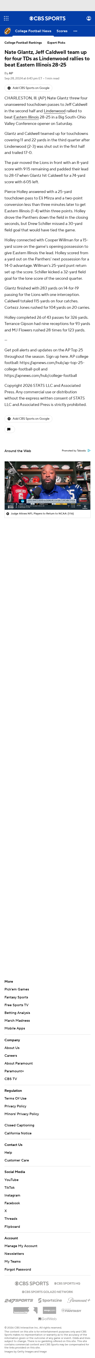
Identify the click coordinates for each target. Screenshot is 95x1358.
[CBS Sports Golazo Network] (47, 1291)
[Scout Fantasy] (71, 1310)
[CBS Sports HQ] (67, 1283)
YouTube (11, 1180)
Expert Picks (56, 43)
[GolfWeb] (47, 1319)
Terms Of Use (15, 1098)
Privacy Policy (15, 1106)
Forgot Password (17, 1269)
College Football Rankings (23, 43)
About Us (11, 1048)
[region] (47, 485)
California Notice (18, 1133)
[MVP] (49, 1308)
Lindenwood (55, 111)
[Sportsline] (50, 1299)
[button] (6, 18)
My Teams (12, 1261)
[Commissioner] (25, 1309)
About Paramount (18, 1063)
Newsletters (14, 1254)
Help (8, 1152)
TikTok (9, 1187)
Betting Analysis (17, 1013)
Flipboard (12, 1226)
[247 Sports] (18, 1299)
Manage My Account (20, 1246)
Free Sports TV (16, 1005)
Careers (10, 1055)
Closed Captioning (19, 1125)
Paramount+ (14, 1071)
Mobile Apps (14, 1028)
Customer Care (16, 1160)
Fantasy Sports (16, 997)
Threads (10, 1218)
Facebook (12, 1203)
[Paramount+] (79, 1299)
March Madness (17, 1020)
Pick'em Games (16, 989)
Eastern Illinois (26, 117)
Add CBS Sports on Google (31, 88)
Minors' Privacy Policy (21, 1114)
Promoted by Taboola (74, 450)
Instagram (12, 1195)
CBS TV (10, 1079)
